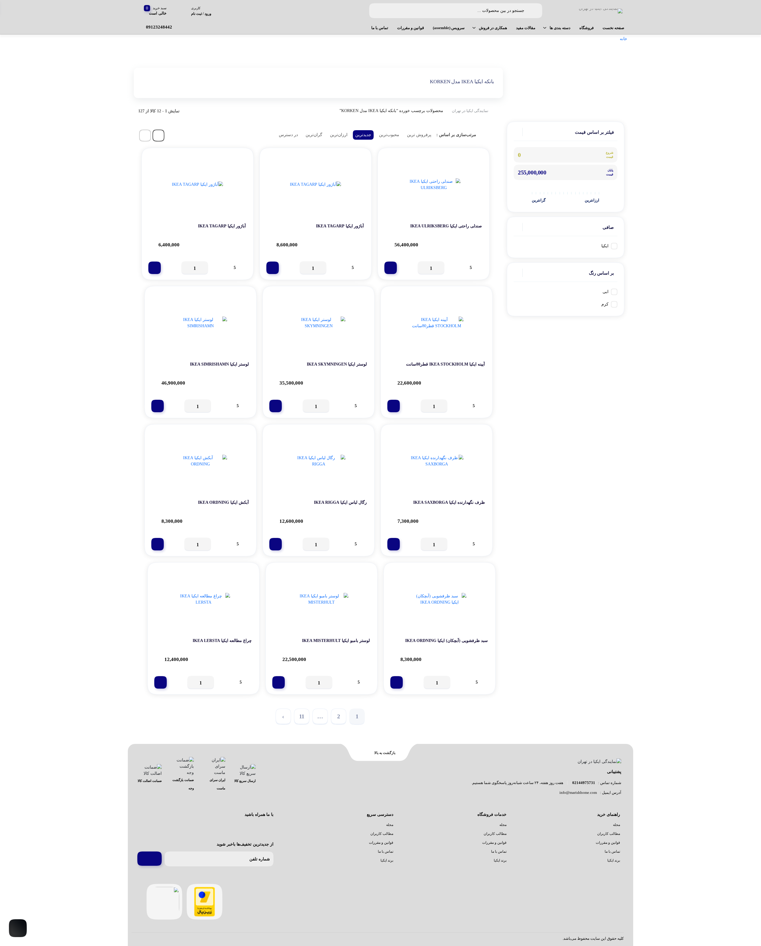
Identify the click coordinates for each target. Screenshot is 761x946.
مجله (616, 825)
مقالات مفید (525, 28)
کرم (605, 304)
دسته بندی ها (560, 28)
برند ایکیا (613, 860)
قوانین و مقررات (410, 28)
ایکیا (605, 246)
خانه (623, 39)
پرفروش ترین (419, 135)
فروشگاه (586, 28)
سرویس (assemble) (449, 28)
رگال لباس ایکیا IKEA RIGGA (340, 502)
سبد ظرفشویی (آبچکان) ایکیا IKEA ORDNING (446, 640)
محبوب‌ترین (389, 135)
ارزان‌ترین (339, 135)
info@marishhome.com (578, 792)
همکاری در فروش (493, 28)
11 (301, 716)
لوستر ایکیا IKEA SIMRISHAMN (219, 364)
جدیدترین (363, 135)
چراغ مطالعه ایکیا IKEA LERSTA (222, 640)
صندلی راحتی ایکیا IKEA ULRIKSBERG (446, 226)
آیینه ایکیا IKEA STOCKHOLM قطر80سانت (445, 364)
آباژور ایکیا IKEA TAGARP (340, 226)
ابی (606, 291)
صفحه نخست (613, 28)
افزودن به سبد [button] (390, 268)
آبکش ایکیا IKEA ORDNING (223, 502)
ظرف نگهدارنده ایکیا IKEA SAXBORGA (449, 502)
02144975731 (583, 782)
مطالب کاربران (608, 834)
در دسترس (288, 135)
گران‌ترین (314, 135)
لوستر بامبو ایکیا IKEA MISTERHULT (336, 640)
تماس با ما (379, 28)
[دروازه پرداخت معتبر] (204, 902)
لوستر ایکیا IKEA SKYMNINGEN (337, 364)
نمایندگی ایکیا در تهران (470, 110)
